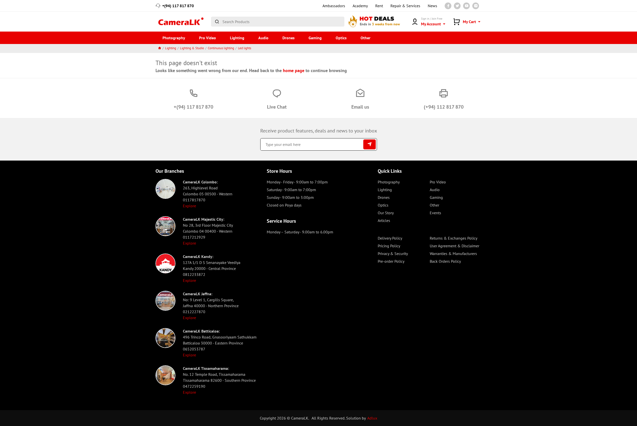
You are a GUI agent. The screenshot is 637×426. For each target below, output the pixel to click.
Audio (263, 37)
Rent (379, 5)
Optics (341, 37)
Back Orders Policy (445, 261)
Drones (288, 37)
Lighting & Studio (192, 48)
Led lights (244, 48)
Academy (360, 5)
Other (366, 37)
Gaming (315, 37)
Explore (189, 205)
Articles (384, 220)
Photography (173, 37)
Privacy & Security (393, 253)
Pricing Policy (389, 245)
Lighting (237, 37)
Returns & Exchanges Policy (453, 238)
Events (435, 212)
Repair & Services (405, 5)
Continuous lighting (221, 48)
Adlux (372, 418)
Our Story (386, 212)
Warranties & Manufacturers (453, 253)
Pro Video (207, 37)
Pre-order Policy (391, 261)
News (432, 5)
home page (293, 70)
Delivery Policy (390, 238)
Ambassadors (333, 5)
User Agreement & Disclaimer (454, 245)
